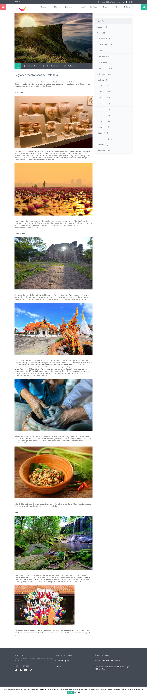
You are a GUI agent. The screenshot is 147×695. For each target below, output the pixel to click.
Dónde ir (57, 7)
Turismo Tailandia (32, 66)
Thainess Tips (102, 68)
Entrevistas (102, 50)
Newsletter (100, 86)
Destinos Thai (55, 66)
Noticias (127, 7)
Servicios (93, 7)
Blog (117, 7)
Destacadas (102, 139)
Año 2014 (101, 98)
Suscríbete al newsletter (115, 2)
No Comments (72, 66)
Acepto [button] (70, 692)
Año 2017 (101, 115)
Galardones (100, 80)
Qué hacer (68, 7)
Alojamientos (102, 39)
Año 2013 (101, 92)
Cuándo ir (82, 7)
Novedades (100, 145)
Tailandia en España (61, 661)
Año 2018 (101, 121)
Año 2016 (101, 109)
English (18, 2)
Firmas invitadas (103, 56)
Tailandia (44, 7)
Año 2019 (101, 127)
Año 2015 (101, 103)
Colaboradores (101, 74)
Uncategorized (101, 151)
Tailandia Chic (102, 62)
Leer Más (77, 692)
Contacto (102, 2)
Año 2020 (99, 27)
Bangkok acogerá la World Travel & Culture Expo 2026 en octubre (111, 668)
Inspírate (106, 7)
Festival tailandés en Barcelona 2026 (107, 661)
